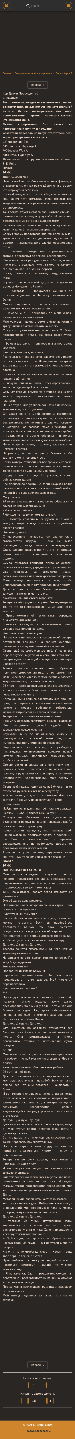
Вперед (36, 84)
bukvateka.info (43, 1425)
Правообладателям (38, 1431)
